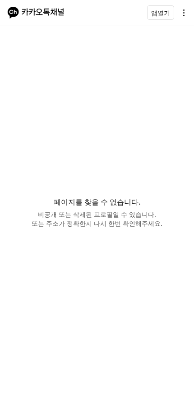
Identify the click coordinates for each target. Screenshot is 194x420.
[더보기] (181, 12)
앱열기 (160, 13)
